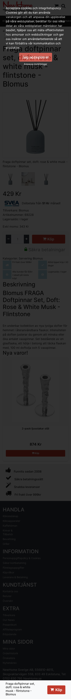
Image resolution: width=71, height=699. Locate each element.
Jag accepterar (35, 57)
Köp (58, 690)
